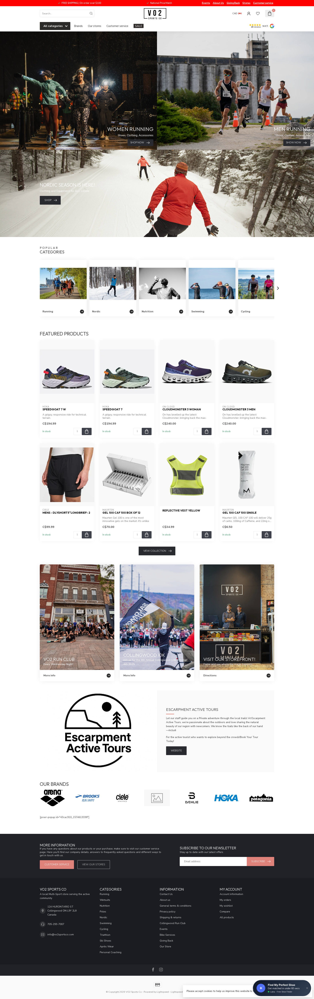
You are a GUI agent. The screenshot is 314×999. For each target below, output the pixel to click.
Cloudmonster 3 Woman (181, 409)
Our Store (165, 946)
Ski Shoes (105, 940)
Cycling (104, 929)
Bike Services (167, 935)
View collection (154, 551)
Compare (225, 911)
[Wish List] (258, 13)
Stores (246, 3)
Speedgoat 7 (112, 409)
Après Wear (107, 946)
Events (206, 3)
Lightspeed (163, 991)
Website (176, 750)
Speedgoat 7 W (54, 409)
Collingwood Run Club (173, 923)
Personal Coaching (110, 952)
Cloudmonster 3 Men (238, 409)
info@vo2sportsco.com (60, 934)
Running (104, 894)
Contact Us (166, 894)
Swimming (106, 923)
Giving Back (233, 3)
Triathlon (105, 935)
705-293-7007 (55, 924)
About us (165, 900)
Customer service (263, 3)
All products (227, 917)
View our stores (93, 864)
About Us (218, 3)
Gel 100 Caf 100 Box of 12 (121, 512)
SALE (138, 26)
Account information (231, 894)
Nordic (103, 917)
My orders (225, 900)
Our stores (94, 26)
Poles (103, 911)
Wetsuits (105, 900)
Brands (78, 26)
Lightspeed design (181, 991)
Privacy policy (167, 911)
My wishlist (226, 906)
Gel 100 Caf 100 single (239, 512)
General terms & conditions (175, 906)
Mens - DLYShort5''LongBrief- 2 (66, 512)
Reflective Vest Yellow (181, 510)
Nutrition (105, 906)
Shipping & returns (170, 917)
